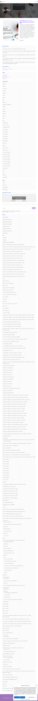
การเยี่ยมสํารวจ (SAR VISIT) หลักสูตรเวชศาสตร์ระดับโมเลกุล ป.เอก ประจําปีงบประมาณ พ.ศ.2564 (17, 433)
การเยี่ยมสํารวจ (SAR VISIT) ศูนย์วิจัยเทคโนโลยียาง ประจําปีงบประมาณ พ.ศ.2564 (14, 429)
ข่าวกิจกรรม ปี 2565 (6, 475)
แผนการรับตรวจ (5, 681)
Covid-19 (4, 93)
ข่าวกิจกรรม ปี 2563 (6, 470)
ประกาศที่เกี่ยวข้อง (5, 601)
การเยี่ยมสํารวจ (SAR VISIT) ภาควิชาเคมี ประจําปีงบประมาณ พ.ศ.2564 (13, 422)
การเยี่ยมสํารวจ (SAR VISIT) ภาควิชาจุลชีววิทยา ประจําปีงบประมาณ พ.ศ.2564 (14, 406)
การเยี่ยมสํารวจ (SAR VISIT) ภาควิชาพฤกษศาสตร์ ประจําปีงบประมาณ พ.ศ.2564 (14, 415)
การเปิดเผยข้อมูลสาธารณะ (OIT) (7, 350)
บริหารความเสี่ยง (5, 147)
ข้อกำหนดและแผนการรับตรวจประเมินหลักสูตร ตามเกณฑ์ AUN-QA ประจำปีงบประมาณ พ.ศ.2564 (17, 443)
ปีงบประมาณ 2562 (5, 610)
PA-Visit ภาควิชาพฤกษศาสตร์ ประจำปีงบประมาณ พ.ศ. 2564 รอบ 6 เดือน (13, 262)
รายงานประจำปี (5, 168)
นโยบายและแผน (5, 520)
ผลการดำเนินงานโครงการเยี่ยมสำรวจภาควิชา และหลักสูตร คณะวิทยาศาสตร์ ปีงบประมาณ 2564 (17, 623)
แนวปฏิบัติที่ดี (5, 177)
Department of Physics (6, 226)
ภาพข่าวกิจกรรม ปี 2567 (6, 163)
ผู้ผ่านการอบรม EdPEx (6, 628)
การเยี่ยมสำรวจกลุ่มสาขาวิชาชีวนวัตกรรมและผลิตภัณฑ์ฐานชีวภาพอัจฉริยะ (14, 357)
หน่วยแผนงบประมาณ (7, 649)
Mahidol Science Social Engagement (8, 242)
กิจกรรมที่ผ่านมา (5, 438)
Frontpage (4, 237)
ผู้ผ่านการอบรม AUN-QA (7, 548)
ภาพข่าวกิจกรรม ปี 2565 (6, 156)
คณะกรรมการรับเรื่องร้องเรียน (9, 563)
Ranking (4, 111)
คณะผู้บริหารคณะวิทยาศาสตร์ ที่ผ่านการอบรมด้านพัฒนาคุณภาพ (14, 565)
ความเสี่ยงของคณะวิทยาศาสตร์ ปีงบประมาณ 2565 (10, 493)
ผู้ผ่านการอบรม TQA (6, 630)
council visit (4, 88)
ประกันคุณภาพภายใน (6, 587)
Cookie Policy (22, 699)
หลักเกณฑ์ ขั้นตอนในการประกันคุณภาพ (8, 653)
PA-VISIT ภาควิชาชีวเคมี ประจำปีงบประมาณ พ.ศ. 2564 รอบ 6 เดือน (13, 258)
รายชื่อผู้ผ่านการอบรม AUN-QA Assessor (9, 643)
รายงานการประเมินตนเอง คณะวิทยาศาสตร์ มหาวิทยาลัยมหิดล (13, 599)
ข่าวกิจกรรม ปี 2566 (6, 477)
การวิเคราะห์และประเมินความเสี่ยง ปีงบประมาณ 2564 (11, 341)
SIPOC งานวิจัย (5, 285)
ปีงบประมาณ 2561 (5, 608)
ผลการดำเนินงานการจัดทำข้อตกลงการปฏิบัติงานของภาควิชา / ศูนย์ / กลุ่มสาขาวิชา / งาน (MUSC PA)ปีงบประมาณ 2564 (16, 616)
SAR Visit (4, 113)
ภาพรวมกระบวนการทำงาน (8, 531)
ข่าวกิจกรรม (4, 143)
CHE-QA (4, 86)
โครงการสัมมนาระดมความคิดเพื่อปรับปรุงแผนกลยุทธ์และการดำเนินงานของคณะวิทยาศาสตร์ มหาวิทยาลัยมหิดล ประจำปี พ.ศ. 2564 (18, 440)
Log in (4, 182)
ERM (3, 235)
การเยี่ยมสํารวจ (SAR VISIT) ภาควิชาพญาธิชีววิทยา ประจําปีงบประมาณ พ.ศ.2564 (14, 413)
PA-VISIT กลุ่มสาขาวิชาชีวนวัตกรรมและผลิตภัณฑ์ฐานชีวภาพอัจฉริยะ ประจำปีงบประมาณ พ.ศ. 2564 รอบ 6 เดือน (19, 246)
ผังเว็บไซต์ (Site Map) (7, 528)
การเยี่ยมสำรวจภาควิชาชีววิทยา (7, 372)
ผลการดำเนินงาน (5, 613)
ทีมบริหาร (4, 145)
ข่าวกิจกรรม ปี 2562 (6, 468)
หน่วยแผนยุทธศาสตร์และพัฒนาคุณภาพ (9, 651)
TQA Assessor (6, 543)
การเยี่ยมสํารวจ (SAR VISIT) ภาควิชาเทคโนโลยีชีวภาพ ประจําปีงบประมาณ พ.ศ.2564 (15, 424)
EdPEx (4, 97)
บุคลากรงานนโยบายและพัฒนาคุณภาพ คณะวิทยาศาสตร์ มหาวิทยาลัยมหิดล (14, 540)
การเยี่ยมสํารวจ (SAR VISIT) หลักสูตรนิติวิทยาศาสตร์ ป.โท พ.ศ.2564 (12, 431)
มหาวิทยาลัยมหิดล (6, 636)
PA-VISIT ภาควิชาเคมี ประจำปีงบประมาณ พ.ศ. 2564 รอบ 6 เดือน (12, 269)
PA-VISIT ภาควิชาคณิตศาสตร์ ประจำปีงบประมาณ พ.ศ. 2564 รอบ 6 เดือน (13, 244)
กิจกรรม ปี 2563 (5, 129)
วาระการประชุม (6, 535)
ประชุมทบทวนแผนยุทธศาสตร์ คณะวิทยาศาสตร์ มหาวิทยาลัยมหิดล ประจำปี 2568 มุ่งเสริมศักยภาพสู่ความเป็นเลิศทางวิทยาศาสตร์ (18, 52)
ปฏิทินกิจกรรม (6, 526)
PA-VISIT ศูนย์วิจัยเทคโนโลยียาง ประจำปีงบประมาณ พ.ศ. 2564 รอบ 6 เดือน (14, 276)
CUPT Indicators (6, 578)
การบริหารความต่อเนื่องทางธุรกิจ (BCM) (9, 334)
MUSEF (4, 106)
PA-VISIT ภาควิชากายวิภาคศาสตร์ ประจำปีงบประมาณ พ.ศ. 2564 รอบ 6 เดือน (14, 253)
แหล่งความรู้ (4, 683)
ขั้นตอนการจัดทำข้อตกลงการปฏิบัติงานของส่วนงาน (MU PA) (11, 450)
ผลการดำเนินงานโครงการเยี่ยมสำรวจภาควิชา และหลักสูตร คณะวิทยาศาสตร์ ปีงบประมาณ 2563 (17, 621)
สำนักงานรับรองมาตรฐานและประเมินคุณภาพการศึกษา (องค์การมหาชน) (14, 585)
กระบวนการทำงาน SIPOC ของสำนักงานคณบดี (9, 294)
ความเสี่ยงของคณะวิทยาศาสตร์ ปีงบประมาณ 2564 (10, 488)
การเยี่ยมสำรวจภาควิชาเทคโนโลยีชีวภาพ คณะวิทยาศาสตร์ (11, 388)
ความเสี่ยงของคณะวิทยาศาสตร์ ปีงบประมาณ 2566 (10, 495)
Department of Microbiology (7, 219)
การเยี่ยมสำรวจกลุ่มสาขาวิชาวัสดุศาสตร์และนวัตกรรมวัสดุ (11, 359)
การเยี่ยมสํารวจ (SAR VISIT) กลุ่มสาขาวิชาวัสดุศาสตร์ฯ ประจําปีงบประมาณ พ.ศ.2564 (15, 397)
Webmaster (22, 40)
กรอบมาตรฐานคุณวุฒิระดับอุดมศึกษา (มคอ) (9, 292)
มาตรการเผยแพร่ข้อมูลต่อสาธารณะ (8, 632)
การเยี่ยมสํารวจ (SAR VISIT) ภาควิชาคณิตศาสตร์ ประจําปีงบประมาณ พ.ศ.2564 (14, 404)
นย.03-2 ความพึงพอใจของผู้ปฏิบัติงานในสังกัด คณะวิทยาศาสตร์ (12, 513)
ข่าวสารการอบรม (5, 479)
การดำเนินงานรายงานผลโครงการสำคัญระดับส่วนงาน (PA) (11, 321)
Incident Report (4, 77)
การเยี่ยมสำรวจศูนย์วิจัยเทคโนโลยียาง (8, 392)
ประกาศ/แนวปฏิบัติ (6, 659)
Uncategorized (5, 122)
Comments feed (5, 187)
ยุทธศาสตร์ (5, 533)
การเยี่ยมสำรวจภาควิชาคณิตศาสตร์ (8, 367)
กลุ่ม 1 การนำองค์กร (6, 296)
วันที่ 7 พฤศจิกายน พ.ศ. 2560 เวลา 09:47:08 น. (26, 20)
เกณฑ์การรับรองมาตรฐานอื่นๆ (7, 666)
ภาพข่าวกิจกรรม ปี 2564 (6, 154)
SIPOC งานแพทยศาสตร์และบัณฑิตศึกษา (9, 287)
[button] (36, 685)
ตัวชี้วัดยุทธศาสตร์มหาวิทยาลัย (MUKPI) (8, 504)
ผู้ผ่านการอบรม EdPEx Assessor (8, 550)
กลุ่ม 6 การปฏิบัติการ (6, 308)
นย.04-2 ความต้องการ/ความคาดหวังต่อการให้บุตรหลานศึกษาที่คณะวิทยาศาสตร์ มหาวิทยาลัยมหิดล (17, 518)
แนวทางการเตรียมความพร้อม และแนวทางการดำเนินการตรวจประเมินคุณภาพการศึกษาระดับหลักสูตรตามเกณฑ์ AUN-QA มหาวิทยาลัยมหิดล (18, 672)
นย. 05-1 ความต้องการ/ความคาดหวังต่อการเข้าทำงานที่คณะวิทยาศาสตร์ (13, 509)
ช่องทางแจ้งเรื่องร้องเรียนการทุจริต (8, 502)
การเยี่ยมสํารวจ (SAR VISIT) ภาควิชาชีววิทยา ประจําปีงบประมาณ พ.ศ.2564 (14, 408)
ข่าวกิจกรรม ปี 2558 (6, 459)
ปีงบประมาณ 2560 (5, 606)
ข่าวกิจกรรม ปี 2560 (6, 463)
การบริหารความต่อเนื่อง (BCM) (8, 657)
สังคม (3, 170)
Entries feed (5, 185)
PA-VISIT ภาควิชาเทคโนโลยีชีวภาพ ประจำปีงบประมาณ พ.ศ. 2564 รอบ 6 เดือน (14, 271)
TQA (3, 118)
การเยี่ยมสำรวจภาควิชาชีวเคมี (7, 374)
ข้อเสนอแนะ (4, 78)
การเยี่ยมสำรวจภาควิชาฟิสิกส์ (7, 381)
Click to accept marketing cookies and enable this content (19, 198)
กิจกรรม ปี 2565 (5, 134)
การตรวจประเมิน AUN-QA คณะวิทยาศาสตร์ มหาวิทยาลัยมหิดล (12, 324)
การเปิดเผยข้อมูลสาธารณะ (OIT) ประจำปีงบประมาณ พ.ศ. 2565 (12, 352)
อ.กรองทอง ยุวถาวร (5, 664)
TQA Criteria (6, 546)
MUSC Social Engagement (7, 104)
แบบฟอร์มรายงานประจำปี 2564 (7, 674)
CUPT (4, 95)
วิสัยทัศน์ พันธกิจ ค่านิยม (6, 645)
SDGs (4, 278)
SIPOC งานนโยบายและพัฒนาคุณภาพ (8, 283)
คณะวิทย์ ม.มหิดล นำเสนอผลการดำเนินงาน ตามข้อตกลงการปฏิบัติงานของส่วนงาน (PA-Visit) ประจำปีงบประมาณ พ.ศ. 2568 (18, 55)
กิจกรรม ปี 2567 (5, 138)
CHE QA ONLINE (5, 217)
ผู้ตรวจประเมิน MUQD (8, 570)
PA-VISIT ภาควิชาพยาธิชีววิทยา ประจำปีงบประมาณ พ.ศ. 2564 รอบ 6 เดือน (14, 260)
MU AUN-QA (6, 591)
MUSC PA (4, 102)
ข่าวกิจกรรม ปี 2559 (6, 461)
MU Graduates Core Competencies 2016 (11, 592)
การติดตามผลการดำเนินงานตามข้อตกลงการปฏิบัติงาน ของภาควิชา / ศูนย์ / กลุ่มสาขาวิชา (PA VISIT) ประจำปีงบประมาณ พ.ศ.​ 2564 (18, 329)
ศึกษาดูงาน (5, 555)
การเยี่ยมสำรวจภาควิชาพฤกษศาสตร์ (8, 379)
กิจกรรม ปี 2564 (5, 131)
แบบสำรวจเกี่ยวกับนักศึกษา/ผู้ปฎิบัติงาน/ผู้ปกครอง (10, 679)
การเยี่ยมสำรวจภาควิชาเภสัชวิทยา (8, 390)
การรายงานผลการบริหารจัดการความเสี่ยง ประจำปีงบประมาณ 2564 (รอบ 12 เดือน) (15, 339)
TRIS (3, 120)
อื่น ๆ (4, 557)
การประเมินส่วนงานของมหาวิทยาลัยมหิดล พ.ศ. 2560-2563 (11, 336)
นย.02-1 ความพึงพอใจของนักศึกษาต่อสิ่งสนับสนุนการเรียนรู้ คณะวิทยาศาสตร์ (14, 511)
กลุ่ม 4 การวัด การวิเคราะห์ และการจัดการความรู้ (10, 303)
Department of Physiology (7, 228)
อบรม (3, 172)
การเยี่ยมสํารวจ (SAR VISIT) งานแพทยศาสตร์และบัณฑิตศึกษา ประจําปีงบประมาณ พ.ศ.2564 (16, 399)
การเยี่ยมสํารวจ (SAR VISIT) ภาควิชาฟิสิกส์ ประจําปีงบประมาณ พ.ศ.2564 (13, 417)
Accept (19, 697)
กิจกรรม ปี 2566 (5, 136)
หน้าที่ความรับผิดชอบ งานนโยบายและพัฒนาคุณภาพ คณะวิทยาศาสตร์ (13, 647)
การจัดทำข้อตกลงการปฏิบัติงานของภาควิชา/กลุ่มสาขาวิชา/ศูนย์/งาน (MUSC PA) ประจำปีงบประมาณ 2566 (18, 317)
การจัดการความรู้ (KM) (6, 312)
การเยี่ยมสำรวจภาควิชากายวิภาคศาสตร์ (8, 365)
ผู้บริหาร (6, 572)
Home (3, 11)
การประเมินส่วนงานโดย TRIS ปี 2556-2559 (10, 580)
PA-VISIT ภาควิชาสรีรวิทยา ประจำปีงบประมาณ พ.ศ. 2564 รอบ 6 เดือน (13, 267)
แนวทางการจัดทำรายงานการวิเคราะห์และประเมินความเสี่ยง (11, 668)
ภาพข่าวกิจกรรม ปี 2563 (6, 152)
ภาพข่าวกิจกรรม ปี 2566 (6, 161)
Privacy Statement (27, 699)
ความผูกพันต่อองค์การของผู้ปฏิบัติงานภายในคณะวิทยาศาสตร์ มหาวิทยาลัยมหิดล (14, 484)
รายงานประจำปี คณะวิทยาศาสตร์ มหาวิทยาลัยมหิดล (10, 638)
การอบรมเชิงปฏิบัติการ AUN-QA (7, 343)
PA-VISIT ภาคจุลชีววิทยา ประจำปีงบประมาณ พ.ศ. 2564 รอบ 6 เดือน (13, 251)
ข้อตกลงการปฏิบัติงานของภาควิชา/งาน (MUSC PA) (10, 445)
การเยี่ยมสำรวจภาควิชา (6, 127)
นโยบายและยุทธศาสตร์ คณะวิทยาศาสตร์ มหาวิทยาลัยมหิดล (12, 524)
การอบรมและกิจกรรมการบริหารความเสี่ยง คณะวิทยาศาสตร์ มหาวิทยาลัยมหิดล (14, 348)
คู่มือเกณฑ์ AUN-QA (6, 500)
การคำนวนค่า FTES (6, 310)
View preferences (31, 697)
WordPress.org (5, 189)
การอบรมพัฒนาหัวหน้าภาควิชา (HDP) (10, 561)
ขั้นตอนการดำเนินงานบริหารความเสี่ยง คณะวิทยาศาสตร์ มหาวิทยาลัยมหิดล (14, 452)
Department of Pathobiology (7, 221)
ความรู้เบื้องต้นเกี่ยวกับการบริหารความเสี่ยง (9, 486)
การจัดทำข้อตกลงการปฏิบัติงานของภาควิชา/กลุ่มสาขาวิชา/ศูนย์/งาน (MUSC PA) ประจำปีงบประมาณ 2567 (18, 319)
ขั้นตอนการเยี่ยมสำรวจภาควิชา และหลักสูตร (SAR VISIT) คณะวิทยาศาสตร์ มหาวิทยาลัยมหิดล (16, 454)
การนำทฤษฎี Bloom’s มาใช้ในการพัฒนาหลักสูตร (10, 332)
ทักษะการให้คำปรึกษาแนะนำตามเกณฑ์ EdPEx (27, 22)
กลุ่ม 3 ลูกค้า (4, 301)
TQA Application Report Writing (8, 541)
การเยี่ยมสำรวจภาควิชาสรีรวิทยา (7, 383)
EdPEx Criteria (5, 233)
